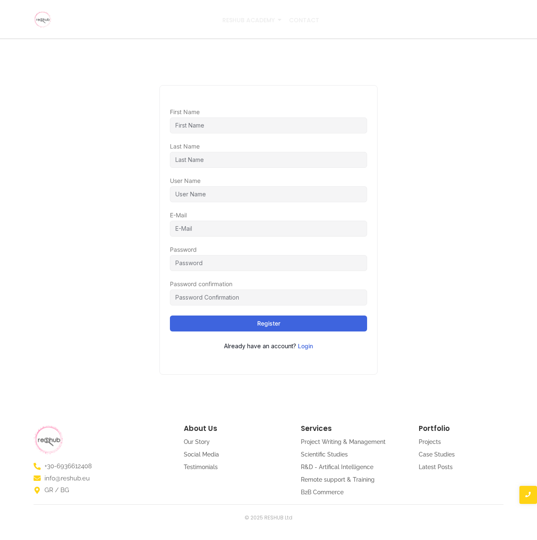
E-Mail (178, 215)
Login (305, 346)
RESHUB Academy (248, 20)
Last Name (185, 146)
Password (183, 250)
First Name (185, 112)
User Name (185, 181)
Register (268, 323)
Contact (304, 20)
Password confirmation (201, 284)
